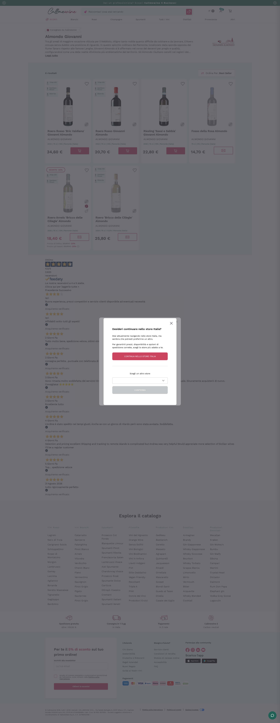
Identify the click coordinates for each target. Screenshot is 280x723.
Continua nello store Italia (140, 356)
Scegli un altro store (140, 373)
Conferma (140, 390)
